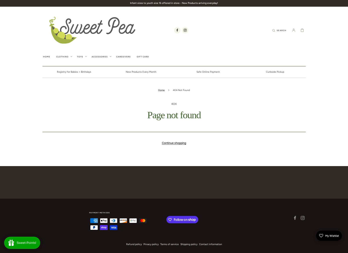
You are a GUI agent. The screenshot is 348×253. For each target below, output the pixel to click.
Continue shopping (174, 143)
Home (161, 90)
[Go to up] (342, 247)
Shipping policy (188, 244)
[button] (279, 30)
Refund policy (134, 244)
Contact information (210, 244)
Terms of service (169, 244)
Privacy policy (151, 244)
